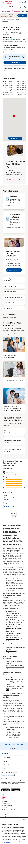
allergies (19, 622)
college (8, 626)
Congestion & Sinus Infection (13, 297)
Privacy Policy (19, 841)
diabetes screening (12, 635)
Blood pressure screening (14, 633)
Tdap (20, 688)
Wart (7, 665)
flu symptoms (18, 615)
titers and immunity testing (14, 679)
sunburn (8, 663)
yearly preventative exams (14, 628)
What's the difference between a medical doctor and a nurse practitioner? (13, 382)
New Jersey (18, 19)
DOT (13, 626)
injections (9, 649)
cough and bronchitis (12, 613)
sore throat (9, 615)
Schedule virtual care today (14, 180)
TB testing (9, 677)
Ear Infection (8, 308)
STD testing (9, 653)
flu (22, 686)
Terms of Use (6, 842)
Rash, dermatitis (11, 661)
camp (19, 624)
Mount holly (5, 21)
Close (25, 819)
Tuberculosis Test (9, 302)
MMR (7, 690)
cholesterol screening (12, 637)
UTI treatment (10, 619)
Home (3, 19)
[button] (15, 118)
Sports (15, 624)
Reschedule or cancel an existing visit (14, 69)
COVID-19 (15, 688)
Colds (14, 611)
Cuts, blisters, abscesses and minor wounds (15, 668)
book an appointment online (11, 721)
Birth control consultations (14, 647)
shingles (8, 688)
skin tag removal (17, 665)
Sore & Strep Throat (10, 286)
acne (18, 661)
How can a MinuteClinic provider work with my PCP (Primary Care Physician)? (12, 408)
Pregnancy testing (11, 651)
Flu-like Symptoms (10, 291)
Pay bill (8, 205)
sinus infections (11, 617)
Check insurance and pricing (14, 227)
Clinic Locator (10, 19)
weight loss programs (12, 639)
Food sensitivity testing (13, 681)
